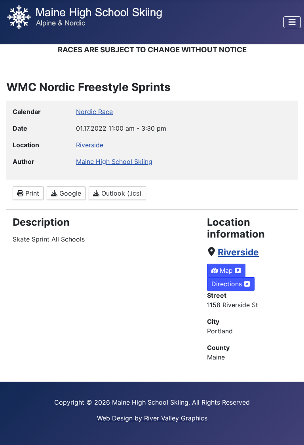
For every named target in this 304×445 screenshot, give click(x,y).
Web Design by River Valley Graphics (152, 418)
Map (226, 270)
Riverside (238, 252)
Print (31, 193)
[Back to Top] (290, 430)
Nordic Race (94, 112)
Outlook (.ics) (120, 193)
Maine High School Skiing (114, 161)
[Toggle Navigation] (292, 22)
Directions (227, 284)
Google (69, 193)
